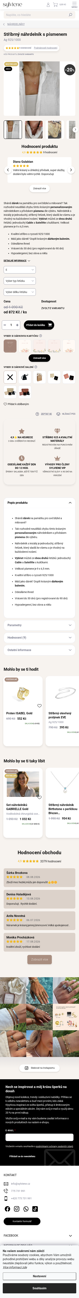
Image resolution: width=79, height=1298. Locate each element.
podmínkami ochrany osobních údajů (54, 1146)
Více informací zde (15, 1267)
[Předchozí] (8, 170)
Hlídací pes (68, 414)
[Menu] (74, 4)
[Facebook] (7, 1208)
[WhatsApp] (25, 1208)
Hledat (70, 15)
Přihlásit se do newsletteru (22, 1156)
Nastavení (39, 1276)
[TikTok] (34, 1208)
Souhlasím (39, 1288)
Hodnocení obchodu (39, 852)
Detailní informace (15, 260)
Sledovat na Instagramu (43, 1068)
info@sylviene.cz (20, 1183)
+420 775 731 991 (21, 1198)
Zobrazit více (39, 188)
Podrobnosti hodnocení (45, 48)
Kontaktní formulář (22, 1221)
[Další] (71, 170)
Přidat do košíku (35, 325)
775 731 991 (18, 1190)
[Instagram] (16, 1208)
